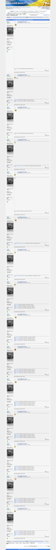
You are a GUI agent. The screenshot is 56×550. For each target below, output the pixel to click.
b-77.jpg (16, 304)
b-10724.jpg (17, 532)
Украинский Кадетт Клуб (10, 14)
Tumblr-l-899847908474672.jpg (20, 275)
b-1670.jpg (17, 467)
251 (19, 17)
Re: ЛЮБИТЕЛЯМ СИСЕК (22, 21)
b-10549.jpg (17, 339)
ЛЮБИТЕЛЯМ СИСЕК (14, 15)
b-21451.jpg (17, 435)
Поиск (17, 11)
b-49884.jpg (17, 436)
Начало (12, 11)
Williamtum (48, 9)
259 (31, 17)
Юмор (21, 14)
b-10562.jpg (17, 370)
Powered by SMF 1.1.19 (22, 549)
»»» (43, 17)
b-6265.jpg (17, 305)
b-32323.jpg (17, 498)
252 (21, 17)
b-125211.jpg (17, 534)
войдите (21, 7)
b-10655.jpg (17, 405)
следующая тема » (46, 15)
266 (41, 17)
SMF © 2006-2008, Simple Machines (32, 549)
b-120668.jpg (17, 502)
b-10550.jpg (17, 340)
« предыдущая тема (46, 14)
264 (38, 17)
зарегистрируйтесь (27, 7)
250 (18, 17)
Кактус (8, 21)
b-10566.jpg (17, 371)
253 (22, 17)
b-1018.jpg (17, 468)
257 (28, 17)
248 (15, 17)
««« (11, 17)
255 (25, 17)
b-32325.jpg (17, 501)
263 (37, 17)
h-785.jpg (17, 68)
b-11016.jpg (17, 533)
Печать (47, 17)
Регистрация (43, 11)
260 (33, 17)
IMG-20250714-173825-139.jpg (20, 165)
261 (34, 17)
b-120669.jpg (17, 437)
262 (36, 17)
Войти (36, 11)
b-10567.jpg (17, 372)
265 (40, 17)
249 (16, 17)
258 (30, 17)
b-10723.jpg (17, 531)
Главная (17, 14)
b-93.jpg (16, 466)
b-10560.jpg (17, 369)
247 (13, 17)
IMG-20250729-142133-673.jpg (20, 243)
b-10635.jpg (17, 401)
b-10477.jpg (17, 338)
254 (24, 17)
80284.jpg (17, 133)
